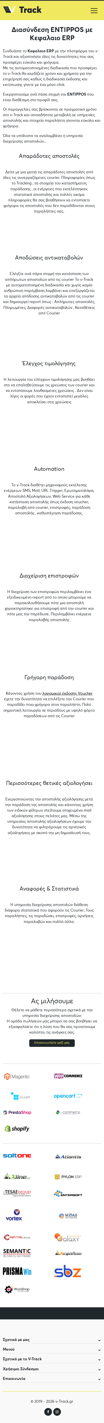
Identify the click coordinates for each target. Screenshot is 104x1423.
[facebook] (48, 1412)
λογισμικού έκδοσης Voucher (67, 693)
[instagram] (57, 1412)
